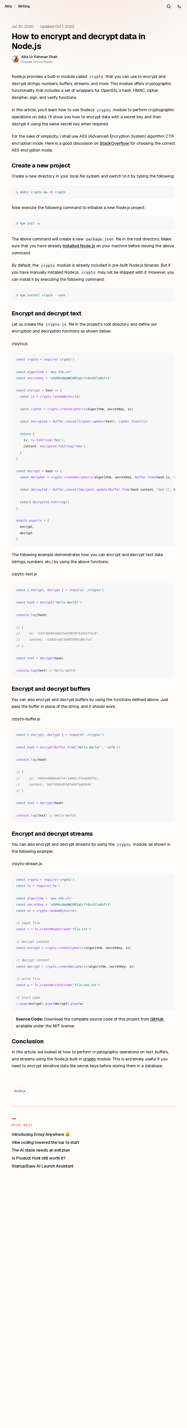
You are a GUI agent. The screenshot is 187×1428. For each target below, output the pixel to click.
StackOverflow (114, 143)
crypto (89, 1059)
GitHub (157, 1019)
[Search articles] (169, 6)
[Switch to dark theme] (179, 6)
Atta (8, 6)
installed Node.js (79, 245)
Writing (24, 6)
